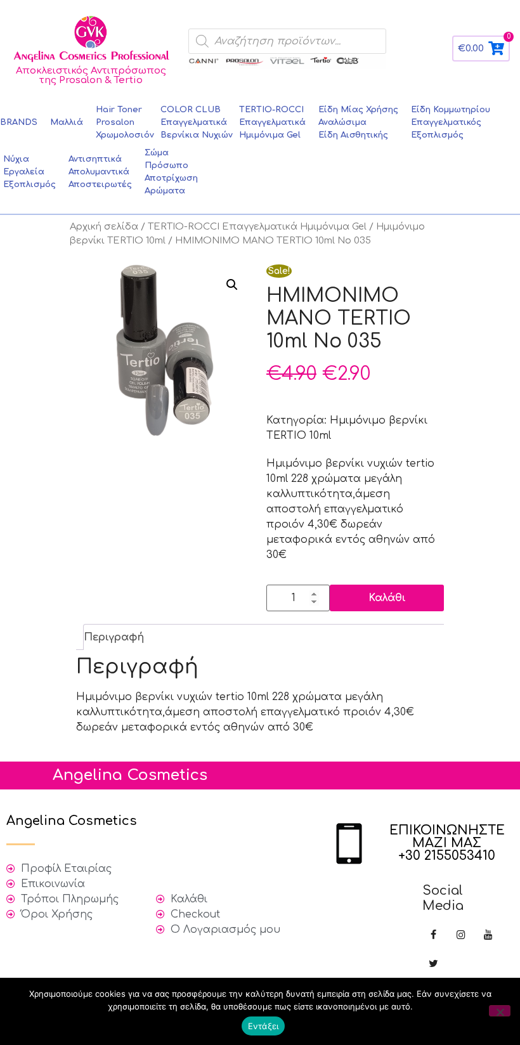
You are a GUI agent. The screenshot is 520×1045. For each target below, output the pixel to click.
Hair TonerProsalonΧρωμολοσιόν (125, 122)
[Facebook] (433, 935)
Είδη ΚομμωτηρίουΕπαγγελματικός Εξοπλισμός (450, 122)
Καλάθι (387, 598)
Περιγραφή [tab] (114, 637)
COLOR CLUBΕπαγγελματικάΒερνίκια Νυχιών (196, 122)
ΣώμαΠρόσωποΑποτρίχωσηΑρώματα (171, 171)
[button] (232, 284)
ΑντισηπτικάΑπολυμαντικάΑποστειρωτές (100, 172)
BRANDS (18, 122)
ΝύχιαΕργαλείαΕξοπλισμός (29, 172)
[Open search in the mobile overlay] (287, 41)
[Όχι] (499, 1010)
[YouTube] (488, 935)
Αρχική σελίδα (104, 226)
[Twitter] (433, 964)
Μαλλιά (66, 122)
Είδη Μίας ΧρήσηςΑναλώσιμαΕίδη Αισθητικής (358, 122)
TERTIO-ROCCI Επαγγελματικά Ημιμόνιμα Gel (257, 226)
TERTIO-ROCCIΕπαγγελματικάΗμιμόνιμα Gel (272, 122)
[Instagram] (461, 935)
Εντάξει (263, 1026)
